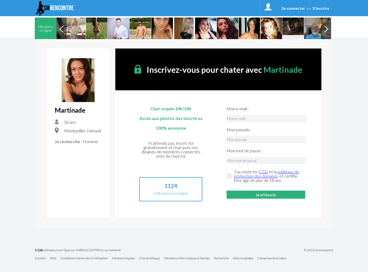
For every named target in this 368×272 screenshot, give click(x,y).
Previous (61, 28)
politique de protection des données (266, 173)
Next (326, 28)
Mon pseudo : (239, 130)
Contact (40, 258)
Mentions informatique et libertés (187, 258)
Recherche (221, 258)
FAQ (53, 258)
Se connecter (293, 8)
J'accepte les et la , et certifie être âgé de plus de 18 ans (266, 176)
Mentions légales (123, 258)
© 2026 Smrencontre (318, 250)
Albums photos (243, 258)
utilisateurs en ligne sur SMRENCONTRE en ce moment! (78, 250)
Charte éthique (149, 258)
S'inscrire (321, 8)
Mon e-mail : (238, 108)
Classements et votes (271, 258)
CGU (263, 171)
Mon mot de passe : (245, 151)
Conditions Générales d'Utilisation (84, 258)
